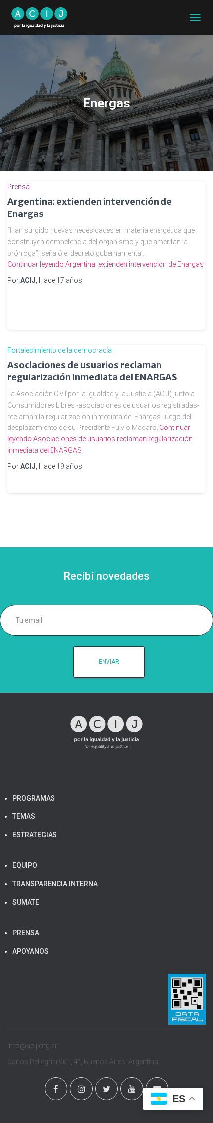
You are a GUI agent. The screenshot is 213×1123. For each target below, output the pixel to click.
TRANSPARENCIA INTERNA (55, 884)
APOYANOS (30, 951)
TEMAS (23, 816)
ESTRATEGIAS (34, 835)
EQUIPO (24, 865)
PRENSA (25, 933)
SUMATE (25, 902)
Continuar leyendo (105, 264)
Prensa (18, 187)
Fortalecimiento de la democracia (59, 350)
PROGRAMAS (33, 798)
